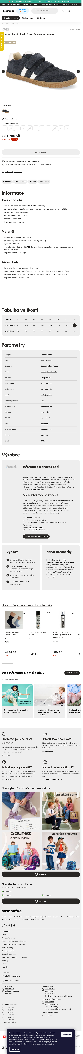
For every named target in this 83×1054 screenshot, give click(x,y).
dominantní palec (46, 209)
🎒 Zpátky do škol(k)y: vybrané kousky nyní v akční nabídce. (27, 1)
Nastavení (15, 1049)
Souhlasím (67, 1034)
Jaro (42, 412)
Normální (44, 389)
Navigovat (42, 901)
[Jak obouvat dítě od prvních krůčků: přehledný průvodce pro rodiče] (49, 695)
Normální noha (46, 383)
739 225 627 (9, 980)
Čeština (64, 5)
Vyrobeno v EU (46, 429)
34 (23, 128)
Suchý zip (44, 435)
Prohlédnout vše (72, 673)
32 (11, 128)
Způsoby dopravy (8, 951)
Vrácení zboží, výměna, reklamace (14, 941)
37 (42, 128)
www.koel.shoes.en (39, 530)
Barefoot (44, 424)
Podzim (47, 412)
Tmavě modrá (52, 372)
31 (4, 128)
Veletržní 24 (49, 991)
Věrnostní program (13, 5)
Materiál (33, 181)
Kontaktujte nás (8, 779)
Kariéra (4, 964)
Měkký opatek (46, 395)
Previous (3, 71)
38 (48, 128)
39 (55, 128)
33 (17, 128)
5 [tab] (51, 102)
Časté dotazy (26, 5)
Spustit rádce (47, 751)
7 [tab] (74, 102)
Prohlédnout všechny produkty (36, 536)
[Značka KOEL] (9, 29)
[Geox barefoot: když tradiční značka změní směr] (17, 695)
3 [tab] (29, 102)
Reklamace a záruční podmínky (13, 944)
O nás (3, 5)
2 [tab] (18, 102)
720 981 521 (49, 1002)
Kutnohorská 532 (51, 1004)
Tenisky (56, 366)
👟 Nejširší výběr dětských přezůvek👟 (58, 1)
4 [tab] (40, 102)
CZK (74, 5)
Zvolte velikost (40, 152)
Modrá (43, 372)
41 (67, 128)
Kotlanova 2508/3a (12, 991)
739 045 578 (9, 989)
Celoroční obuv (46, 355)
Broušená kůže (46, 406)
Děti (49, 378)
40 (61, 128)
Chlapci (44, 378)
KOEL (43, 441)
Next (78, 71)
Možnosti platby (7, 948)
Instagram (42, 874)
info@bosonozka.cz (12, 976)
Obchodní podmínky (9, 954)
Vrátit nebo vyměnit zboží (52, 779)
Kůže (42, 401)
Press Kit (5, 967)
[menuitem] (11, 18)
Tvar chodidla (20, 181)
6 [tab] (63, 102)
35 (30, 128)
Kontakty (36, 5)
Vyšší (50, 389)
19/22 (7, 642)
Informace (7, 181)
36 (36, 128)
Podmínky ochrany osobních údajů (14, 957)
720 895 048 (50, 989)
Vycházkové (45, 418)
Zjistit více (6, 755)
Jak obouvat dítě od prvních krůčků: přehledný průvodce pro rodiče (48, 712)
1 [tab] (7, 102)
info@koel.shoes (36, 527)
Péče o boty (44, 181)
